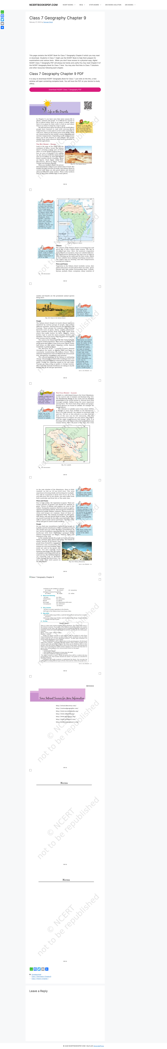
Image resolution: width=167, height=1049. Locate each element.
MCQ (81, 5)
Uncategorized (36, 974)
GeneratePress (99, 1046)
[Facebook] (2, 16)
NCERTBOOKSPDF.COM (43, 4)
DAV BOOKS (129, 5)
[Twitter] (2, 20)
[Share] (2, 27)
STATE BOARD (94, 5)
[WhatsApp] (2, 12)
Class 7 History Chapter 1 (40, 978)
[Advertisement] (65, 40)
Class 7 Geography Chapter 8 (41, 976)
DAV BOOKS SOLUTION (113, 5)
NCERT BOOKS (68, 5)
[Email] (2, 24)
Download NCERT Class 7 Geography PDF (65, 90)
